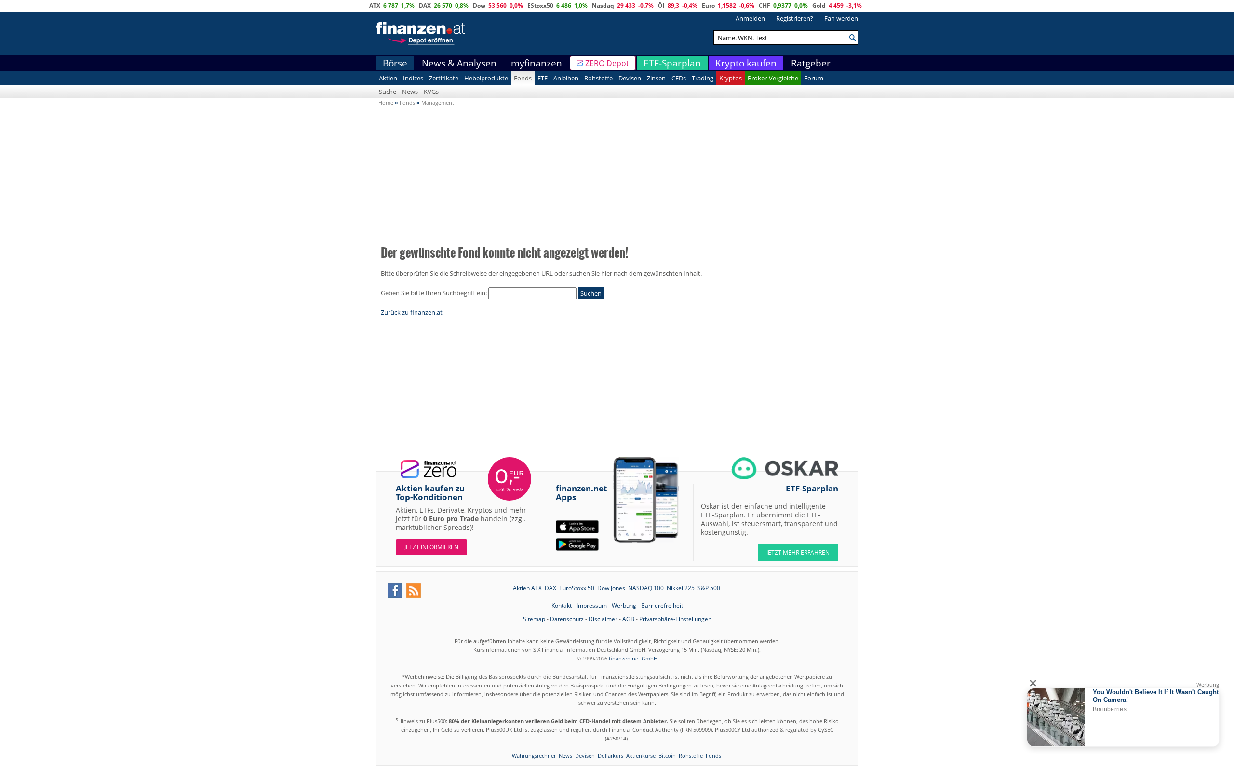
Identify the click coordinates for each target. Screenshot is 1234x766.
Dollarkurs (610, 755)
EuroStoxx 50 (576, 588)
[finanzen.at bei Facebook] (395, 590)
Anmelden (750, 18)
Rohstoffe (598, 78)
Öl (661, 5)
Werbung (624, 605)
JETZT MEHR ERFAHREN (798, 552)
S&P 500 (708, 588)
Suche (387, 91)
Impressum (592, 605)
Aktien (388, 78)
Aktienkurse (641, 755)
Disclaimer (603, 619)
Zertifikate (443, 78)
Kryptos (730, 78)
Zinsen (656, 78)
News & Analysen (459, 63)
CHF (764, 5)
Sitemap (534, 619)
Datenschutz (567, 619)
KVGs (431, 91)
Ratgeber (811, 63)
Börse (395, 63)
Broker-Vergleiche (773, 78)
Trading (702, 78)
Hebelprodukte (486, 78)
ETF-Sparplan (672, 63)
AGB (628, 619)
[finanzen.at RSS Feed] (413, 590)
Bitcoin (667, 755)
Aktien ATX (527, 588)
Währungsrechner (534, 755)
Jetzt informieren (431, 547)
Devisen (629, 78)
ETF (542, 78)
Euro (708, 5)
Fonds (523, 78)
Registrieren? (794, 18)
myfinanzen (536, 63)
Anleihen (565, 78)
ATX (374, 5)
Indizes (413, 78)
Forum (813, 78)
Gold (819, 5)
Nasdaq (603, 5)
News (410, 91)
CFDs (678, 78)
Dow (479, 5)
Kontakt (561, 605)
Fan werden (841, 18)
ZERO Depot (607, 63)
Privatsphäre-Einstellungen (675, 619)
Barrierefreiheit (662, 605)
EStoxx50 (540, 5)
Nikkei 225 (681, 588)
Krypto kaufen (746, 63)
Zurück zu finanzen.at (412, 312)
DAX (425, 5)
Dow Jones (611, 588)
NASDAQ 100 (646, 588)
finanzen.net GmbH (633, 658)
